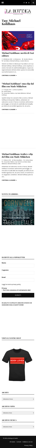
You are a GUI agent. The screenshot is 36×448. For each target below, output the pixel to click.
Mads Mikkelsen (21, 93)
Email (4, 277)
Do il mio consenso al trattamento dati (17, 290)
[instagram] (29, 2)
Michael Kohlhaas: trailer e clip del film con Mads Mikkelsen (17, 155)
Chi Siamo (12, 442)
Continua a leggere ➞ (9, 75)
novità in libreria (24, 61)
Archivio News (7, 91)
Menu (2, 2)
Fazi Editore (7, 61)
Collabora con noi (27, 442)
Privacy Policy (28, 445)
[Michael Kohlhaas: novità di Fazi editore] (18, 49)
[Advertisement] (18, 130)
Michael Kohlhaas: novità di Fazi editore (18, 54)
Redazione (18, 59)
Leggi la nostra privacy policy (11, 284)
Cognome (5, 270)
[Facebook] (24, 2)
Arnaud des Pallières (9, 93)
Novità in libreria (28, 59)
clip (16, 93)
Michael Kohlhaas (15, 61)
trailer (19, 163)
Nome (4, 263)
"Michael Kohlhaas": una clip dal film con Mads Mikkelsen (18, 85)
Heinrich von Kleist (22, 162)
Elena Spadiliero (18, 89)
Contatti (18, 442)
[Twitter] (26, 2)
